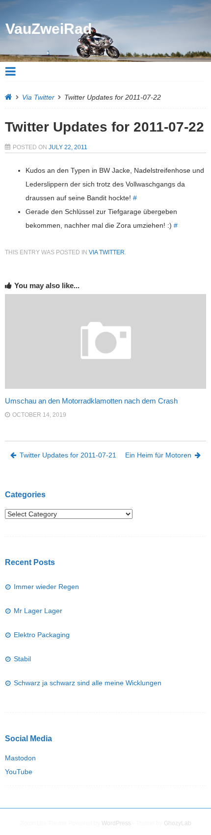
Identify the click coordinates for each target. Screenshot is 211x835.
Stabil (22, 659)
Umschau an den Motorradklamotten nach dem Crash (91, 401)
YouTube (18, 772)
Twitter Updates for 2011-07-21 (68, 455)
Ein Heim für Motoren (158, 455)
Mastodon (20, 758)
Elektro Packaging (42, 635)
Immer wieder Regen (46, 587)
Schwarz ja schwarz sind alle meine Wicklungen (87, 683)
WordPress (116, 823)
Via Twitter (38, 97)
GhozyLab (177, 823)
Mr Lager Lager (38, 611)
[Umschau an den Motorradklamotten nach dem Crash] (105, 386)
